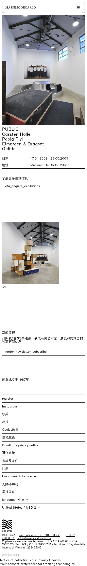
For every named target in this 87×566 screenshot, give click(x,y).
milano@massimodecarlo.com (34, 538)
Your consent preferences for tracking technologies (37, 564)
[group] (43, 253)
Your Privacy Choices (45, 560)
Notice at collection (14, 560)
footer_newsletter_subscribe (26, 351)
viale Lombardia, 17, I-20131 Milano (39, 535)
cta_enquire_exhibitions (22, 186)
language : (10, 500)
